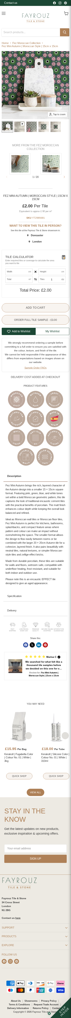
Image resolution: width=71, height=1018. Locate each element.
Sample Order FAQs (35, 367)
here (18, 918)
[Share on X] (32, 645)
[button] (64, 177)
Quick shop (19, 776)
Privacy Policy (49, 1001)
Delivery (12, 610)
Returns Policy (40, 1008)
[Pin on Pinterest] (45, 645)
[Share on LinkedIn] (38, 645)
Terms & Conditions (19, 1004)
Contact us (10, 2)
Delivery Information (18, 1008)
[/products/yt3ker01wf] (19, 726)
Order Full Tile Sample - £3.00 (35, 319)
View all (35, 792)
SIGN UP (35, 858)
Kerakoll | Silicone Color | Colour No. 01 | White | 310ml (55, 757)
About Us (16, 1001)
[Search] (64, 32)
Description (14, 476)
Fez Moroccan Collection (26, 43)
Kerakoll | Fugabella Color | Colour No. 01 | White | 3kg (18, 757)
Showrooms (30, 1001)
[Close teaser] (49, 1013)
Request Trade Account (46, 1004)
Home (5, 43)
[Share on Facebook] (25, 645)
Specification (14, 596)
